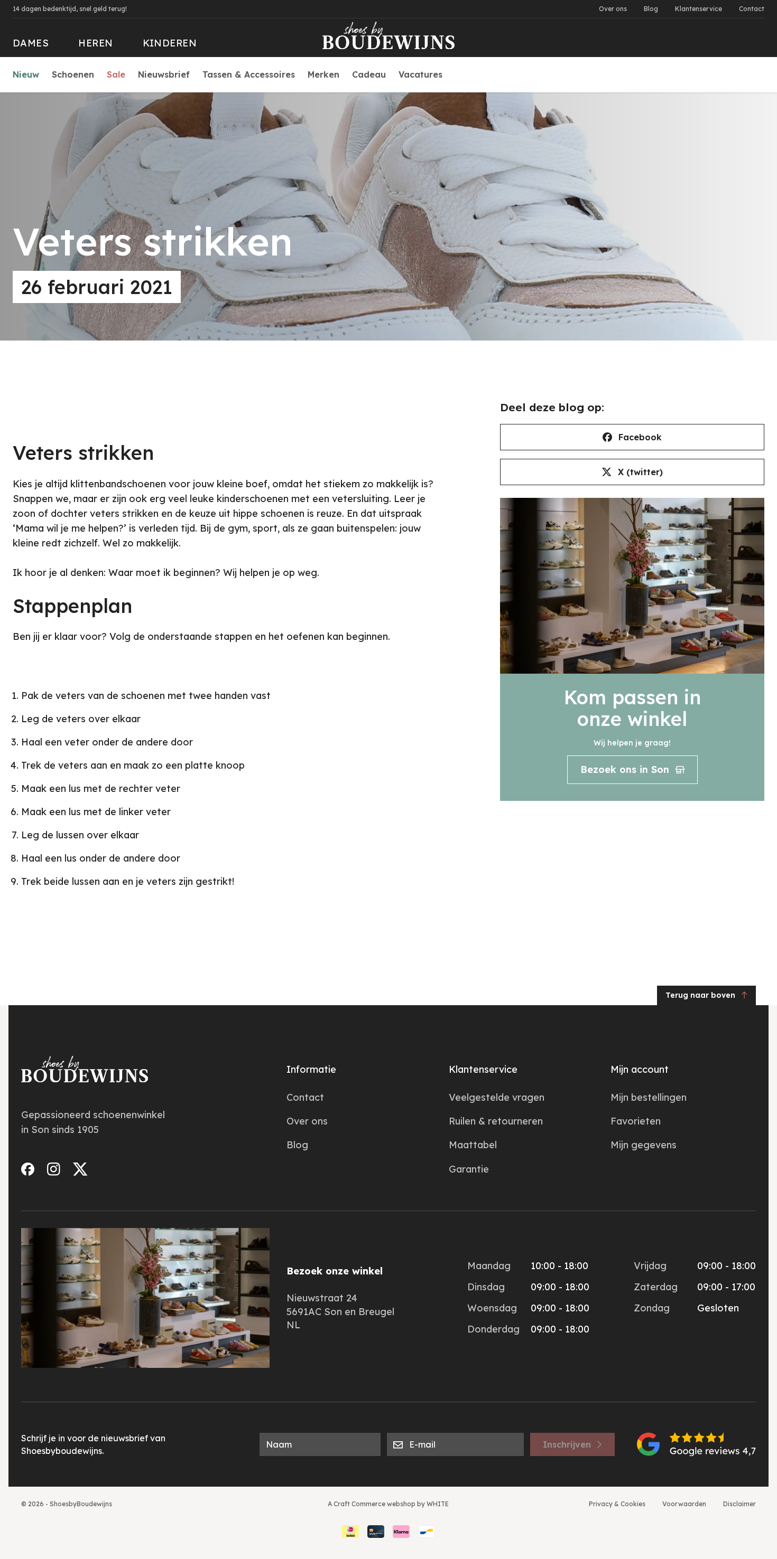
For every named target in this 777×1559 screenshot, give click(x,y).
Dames (31, 43)
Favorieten (635, 1121)
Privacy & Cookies (617, 1504)
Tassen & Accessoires (248, 74)
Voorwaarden (684, 1504)
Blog (651, 9)
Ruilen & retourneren (496, 1121)
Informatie (311, 1069)
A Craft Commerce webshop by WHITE (388, 1504)
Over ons (613, 9)
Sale (116, 74)
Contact (751, 9)
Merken (323, 74)
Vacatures (420, 74)
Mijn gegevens (643, 1145)
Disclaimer (739, 1504)
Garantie (469, 1169)
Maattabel (473, 1145)
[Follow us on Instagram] (53, 1169)
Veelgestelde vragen (496, 1097)
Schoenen (73, 74)
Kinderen (170, 43)
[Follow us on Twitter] (80, 1169)
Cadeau (369, 74)
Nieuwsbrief (164, 74)
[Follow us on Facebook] (27, 1169)
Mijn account (639, 1069)
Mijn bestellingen (648, 1097)
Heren (95, 43)
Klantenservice (698, 9)
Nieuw (26, 74)
